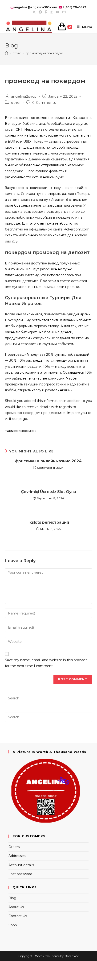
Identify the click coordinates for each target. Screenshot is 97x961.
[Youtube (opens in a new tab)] (57, 12)
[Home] (6, 53)
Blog (12, 898)
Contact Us (17, 916)
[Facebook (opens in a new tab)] (40, 12)
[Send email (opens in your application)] (63, 12)
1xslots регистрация (48, 522)
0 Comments (44, 102)
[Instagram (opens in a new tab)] (51, 12)
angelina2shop (24, 96)
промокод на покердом (44, 53)
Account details (21, 865)
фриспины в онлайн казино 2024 (48, 461)
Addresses (16, 856)
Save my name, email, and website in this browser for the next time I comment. (46, 663)
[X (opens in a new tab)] (34, 12)
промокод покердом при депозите (35, 413)
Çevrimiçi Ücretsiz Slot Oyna (48, 491)
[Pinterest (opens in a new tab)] (46, 12)
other (16, 102)
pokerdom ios (25, 431)
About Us (16, 907)
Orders (14, 847)
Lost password (20, 874)
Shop (12, 925)
